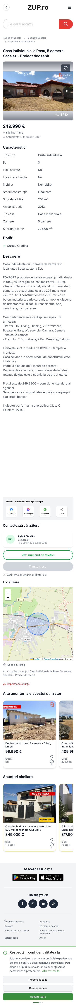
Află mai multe (50, 970)
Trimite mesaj (38, 566)
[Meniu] (69, 7)
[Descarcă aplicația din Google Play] (24, 877)
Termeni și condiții (48, 926)
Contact (8, 926)
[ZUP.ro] (38, 7)
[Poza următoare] (67, 91)
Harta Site (44, 921)
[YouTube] (43, 903)
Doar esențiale (38, 988)
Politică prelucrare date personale (51, 932)
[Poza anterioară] (9, 91)
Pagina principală (12, 37)
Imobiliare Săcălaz (36, 37)
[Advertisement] (38, 454)
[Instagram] (32, 903)
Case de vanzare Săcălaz (21, 41)
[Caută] (66, 24)
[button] (8, 592)
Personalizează (38, 979)
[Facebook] (22, 903)
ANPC (42, 937)
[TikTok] (53, 903)
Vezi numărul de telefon (38, 555)
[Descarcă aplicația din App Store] (51, 877)
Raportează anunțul (18, 683)
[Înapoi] (6, 7)
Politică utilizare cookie (16, 930)
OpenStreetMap (52, 659)
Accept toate (38, 996)
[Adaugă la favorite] (65, 68)
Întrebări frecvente (14, 921)
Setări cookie (11, 937)
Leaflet (36, 659)
